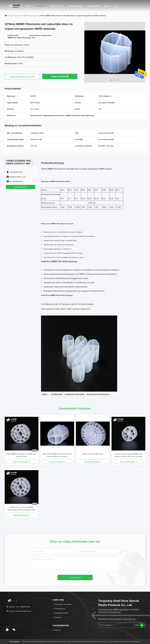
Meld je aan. (139, 625)
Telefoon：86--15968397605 (19, 607)
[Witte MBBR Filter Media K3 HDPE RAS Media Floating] (21, 433)
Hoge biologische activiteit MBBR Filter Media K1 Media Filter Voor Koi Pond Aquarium (128, 455)
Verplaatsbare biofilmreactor (98, 394)
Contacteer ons (75, 6)
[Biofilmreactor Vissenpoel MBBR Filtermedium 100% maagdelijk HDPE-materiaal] (21, 487)
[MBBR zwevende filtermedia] (93, 434)
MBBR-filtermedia (30, 16)
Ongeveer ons (56, 6)
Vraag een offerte (59, 77)
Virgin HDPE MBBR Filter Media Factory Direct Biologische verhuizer (57, 455)
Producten (40, 6)
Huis (28, 6)
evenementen (94, 6)
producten (17, 16)
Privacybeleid (14, 641)
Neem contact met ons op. (21, 77)
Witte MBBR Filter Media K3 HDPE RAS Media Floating (21, 455)
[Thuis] (14, 6)
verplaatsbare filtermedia (74, 394)
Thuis (10, 16)
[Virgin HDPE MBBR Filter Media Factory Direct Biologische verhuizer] (57, 434)
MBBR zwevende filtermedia (92, 454)
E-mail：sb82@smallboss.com (19, 611)
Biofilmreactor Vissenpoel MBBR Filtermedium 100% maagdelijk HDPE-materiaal (21, 508)
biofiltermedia (56, 394)
